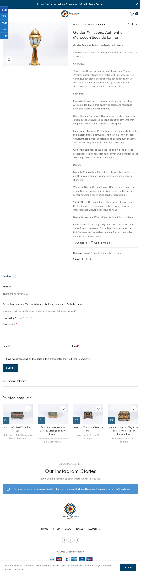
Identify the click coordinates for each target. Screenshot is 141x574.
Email (75, 345)
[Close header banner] (136, 4)
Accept (128, 567)
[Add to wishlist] (28, 409)
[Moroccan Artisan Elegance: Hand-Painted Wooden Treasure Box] (123, 414)
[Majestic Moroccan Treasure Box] (88, 414)
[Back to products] (132, 24)
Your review (10, 323)
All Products (93, 252)
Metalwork (89, 24)
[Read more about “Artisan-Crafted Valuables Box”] (6, 420)
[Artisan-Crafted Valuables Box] (18, 414)
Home (76, 24)
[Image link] (70, 511)
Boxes (93, 435)
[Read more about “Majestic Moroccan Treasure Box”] (76, 420)
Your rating (9, 318)
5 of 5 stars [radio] (31, 318)
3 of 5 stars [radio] (26, 318)
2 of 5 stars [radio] (23, 318)
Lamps (101, 24)
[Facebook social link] (82, 259)
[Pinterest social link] (91, 259)
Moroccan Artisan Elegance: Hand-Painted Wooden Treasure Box (123, 430)
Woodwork (83, 435)
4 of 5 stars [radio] (29, 318)
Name (6, 345)
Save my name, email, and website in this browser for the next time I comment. (48, 358)
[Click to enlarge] (9, 60)
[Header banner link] (70, 4)
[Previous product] (128, 24)
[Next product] (136, 24)
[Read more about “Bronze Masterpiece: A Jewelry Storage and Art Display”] (41, 420)
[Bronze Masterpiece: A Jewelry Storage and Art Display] (53, 414)
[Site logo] (70, 13)
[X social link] (86, 259)
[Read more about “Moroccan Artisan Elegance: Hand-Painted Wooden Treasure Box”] (111, 420)
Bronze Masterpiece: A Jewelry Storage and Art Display (53, 430)
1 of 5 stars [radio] (21, 318)
